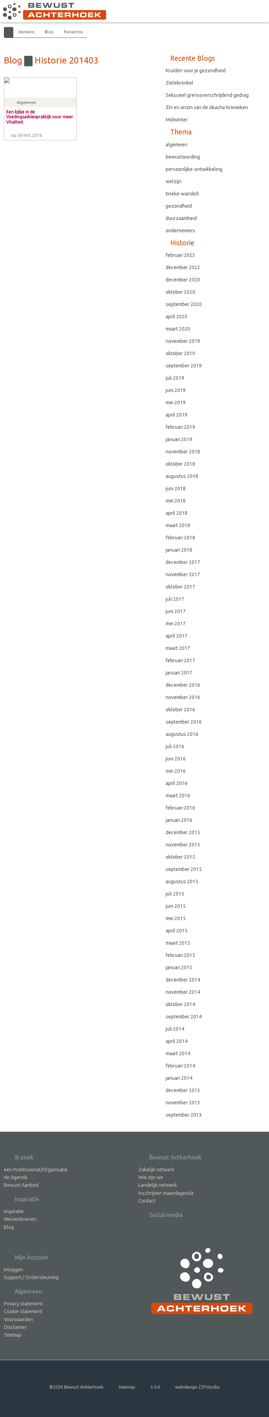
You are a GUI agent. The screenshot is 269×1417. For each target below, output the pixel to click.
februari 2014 (180, 1066)
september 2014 (184, 1016)
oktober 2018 (180, 464)
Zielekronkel (179, 83)
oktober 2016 (180, 709)
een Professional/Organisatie (36, 1169)
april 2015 (176, 930)
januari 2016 (179, 820)
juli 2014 (175, 1029)
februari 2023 (180, 255)
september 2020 (184, 304)
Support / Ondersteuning (31, 1277)
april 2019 (176, 415)
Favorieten (73, 31)
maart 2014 (178, 1053)
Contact (147, 1201)
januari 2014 (179, 1078)
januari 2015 (179, 967)
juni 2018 (176, 488)
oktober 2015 (180, 857)
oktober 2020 (180, 292)
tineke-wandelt (182, 194)
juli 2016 (175, 746)
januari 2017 (179, 673)
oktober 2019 (180, 353)
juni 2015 (176, 906)
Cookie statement (23, 1311)
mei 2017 (176, 623)
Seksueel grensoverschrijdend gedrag (207, 95)
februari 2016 (180, 808)
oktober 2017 (180, 587)
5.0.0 (155, 1386)
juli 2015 (175, 894)
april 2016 (176, 783)
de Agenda (15, 1177)
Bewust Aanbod (21, 1185)
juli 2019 (175, 378)
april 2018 (176, 513)
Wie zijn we (150, 1177)
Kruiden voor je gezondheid (196, 70)
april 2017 (176, 636)
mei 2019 (176, 402)
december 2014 (183, 980)
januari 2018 (179, 550)
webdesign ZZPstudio (197, 1386)
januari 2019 (179, 439)
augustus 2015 (182, 881)
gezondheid (179, 206)
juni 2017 (176, 611)
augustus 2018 (182, 476)
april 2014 (176, 1041)
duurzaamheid (181, 218)
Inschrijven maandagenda (165, 1193)
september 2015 (184, 869)
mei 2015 (176, 918)
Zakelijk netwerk (156, 1169)
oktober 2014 (180, 1004)
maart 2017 (178, 648)
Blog (49, 31)
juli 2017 (175, 599)
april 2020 (176, 316)
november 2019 (183, 341)
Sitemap (12, 1335)
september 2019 (184, 365)
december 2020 (183, 279)
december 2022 (183, 267)
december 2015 (183, 832)
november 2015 (183, 844)
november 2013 (183, 1102)
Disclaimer (15, 1327)
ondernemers (180, 230)
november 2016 (183, 697)
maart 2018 (178, 525)
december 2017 (183, 562)
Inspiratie (26, 31)
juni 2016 (176, 758)
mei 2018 (176, 501)
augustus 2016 (182, 734)
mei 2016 (176, 771)
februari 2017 (180, 660)
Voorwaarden (18, 1319)
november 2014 (183, 992)
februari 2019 (180, 427)
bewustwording (183, 157)
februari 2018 (180, 537)
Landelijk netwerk (157, 1185)
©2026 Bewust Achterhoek (76, 1386)
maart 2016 (178, 795)
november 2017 (183, 574)
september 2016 (184, 722)
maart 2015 (178, 943)
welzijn (173, 181)
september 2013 (184, 1115)
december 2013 (183, 1090)
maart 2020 (178, 329)
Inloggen (13, 1269)
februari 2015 (180, 955)
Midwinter (177, 119)
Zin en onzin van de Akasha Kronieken (207, 107)
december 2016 (183, 685)
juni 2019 (176, 390)
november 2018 (183, 451)
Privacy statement (23, 1303)
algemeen (176, 144)
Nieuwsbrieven (20, 1219)
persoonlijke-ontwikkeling (194, 169)
